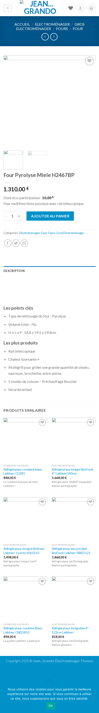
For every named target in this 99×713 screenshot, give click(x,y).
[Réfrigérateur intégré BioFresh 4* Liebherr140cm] (74, 440)
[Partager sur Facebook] (8, 243)
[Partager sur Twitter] (16, 243)
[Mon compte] (80, 8)
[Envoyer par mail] (24, 243)
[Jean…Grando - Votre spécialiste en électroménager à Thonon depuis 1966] (40, 8)
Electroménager (52, 24)
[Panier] (91, 8)
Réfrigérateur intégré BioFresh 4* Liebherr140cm (72, 471)
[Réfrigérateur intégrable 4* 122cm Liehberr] (74, 598)
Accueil (22, 24)
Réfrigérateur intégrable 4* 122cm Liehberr (70, 630)
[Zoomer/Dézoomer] (17, 671)
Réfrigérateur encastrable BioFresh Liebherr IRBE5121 (71, 551)
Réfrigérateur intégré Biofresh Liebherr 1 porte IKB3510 (23, 551)
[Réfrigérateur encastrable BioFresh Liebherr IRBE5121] (74, 519)
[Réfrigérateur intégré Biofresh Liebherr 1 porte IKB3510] (25, 519)
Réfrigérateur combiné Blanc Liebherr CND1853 (23, 630)
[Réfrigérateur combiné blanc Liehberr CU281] (25, 440)
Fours (62, 28)
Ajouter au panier (50, 216)
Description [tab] (14, 271)
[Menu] (8, 8)
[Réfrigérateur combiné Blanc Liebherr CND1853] (25, 598)
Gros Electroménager (50, 26)
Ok (51, 705)
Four (78, 28)
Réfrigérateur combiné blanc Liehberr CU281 (22, 471)
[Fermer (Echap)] (4, 671)
